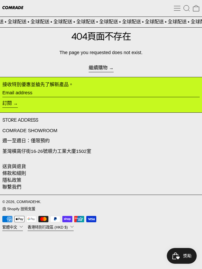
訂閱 (7, 103)
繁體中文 (10, 227)
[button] (186, 8)
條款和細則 (14, 173)
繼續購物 (98, 67)
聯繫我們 (11, 187)
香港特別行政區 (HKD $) (48, 227)
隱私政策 (11, 180)
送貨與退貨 (14, 166)
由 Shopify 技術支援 (18, 209)
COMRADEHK (28, 202)
